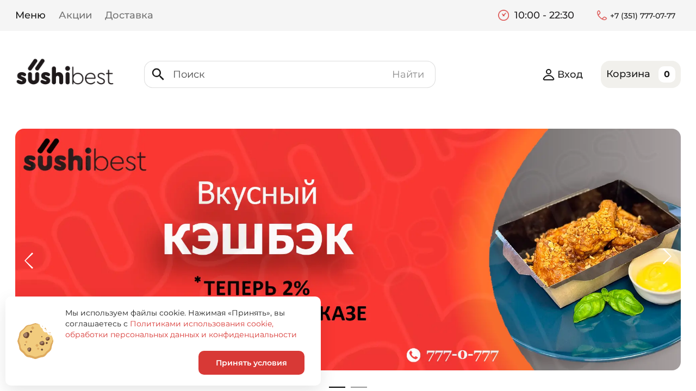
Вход (570, 74)
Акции (75, 15)
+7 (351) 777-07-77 (642, 16)
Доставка (129, 15)
